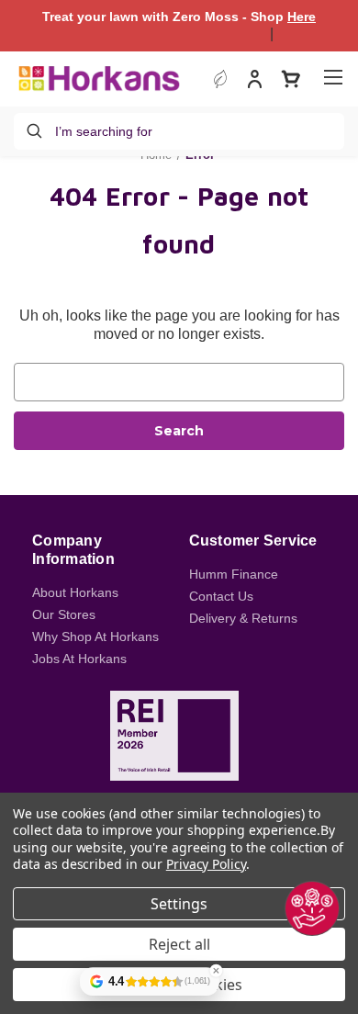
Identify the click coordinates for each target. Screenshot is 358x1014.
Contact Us (221, 596)
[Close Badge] (215, 970)
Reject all (179, 944)
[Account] (255, 81)
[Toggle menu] (333, 76)
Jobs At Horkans (79, 658)
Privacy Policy (206, 864)
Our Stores (63, 614)
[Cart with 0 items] (291, 79)
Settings (179, 904)
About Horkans (75, 592)
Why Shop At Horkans (95, 636)
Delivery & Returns (243, 618)
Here (301, 16)
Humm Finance (233, 574)
